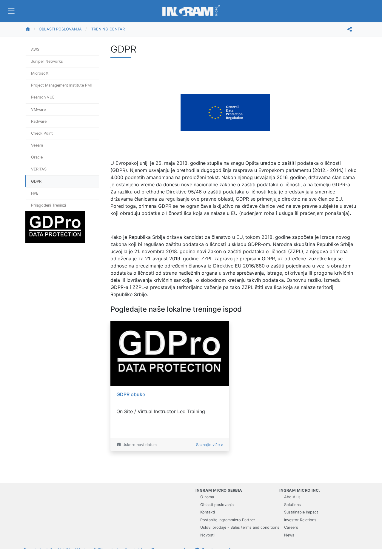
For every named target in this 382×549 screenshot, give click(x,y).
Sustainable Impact (301, 512)
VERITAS (39, 169)
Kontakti (207, 512)
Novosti (207, 535)
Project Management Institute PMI (61, 85)
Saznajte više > (209, 444)
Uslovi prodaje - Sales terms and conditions (239, 527)
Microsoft (40, 73)
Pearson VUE (43, 97)
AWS (35, 49)
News (289, 535)
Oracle (37, 157)
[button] (10, 11)
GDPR (36, 181)
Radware (39, 121)
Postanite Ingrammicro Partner (227, 520)
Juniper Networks (47, 61)
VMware (38, 109)
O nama (207, 497)
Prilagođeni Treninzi (48, 205)
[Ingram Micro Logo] (191, 11)
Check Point (42, 133)
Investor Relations (300, 520)
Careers (291, 527)
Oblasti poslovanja (60, 29)
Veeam (37, 145)
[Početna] (32, 29)
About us (292, 497)
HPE (34, 193)
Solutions (292, 504)
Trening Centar (108, 29)
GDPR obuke (130, 394)
